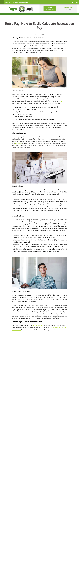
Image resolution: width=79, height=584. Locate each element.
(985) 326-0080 (68, 7)
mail (77, 2)
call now (72, 2)
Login (49, 8)
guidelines (18, 143)
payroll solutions (37, 325)
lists (61, 101)
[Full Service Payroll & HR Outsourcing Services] (21, 9)
